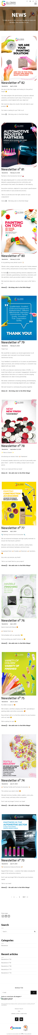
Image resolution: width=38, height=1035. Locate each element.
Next (25, 897)
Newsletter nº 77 (12, 528)
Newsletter (5, 86)
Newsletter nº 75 (12, 698)
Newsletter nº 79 (12, 342)
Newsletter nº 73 (12, 860)
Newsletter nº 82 (13, 83)
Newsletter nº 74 (13, 780)
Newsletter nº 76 (13, 620)
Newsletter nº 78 (13, 446)
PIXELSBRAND (27, 1034)
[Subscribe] (33, 992)
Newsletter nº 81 (12, 169)
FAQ (19, 1011)
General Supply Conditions (19, 1013)
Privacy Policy (19, 1009)
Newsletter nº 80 (13, 256)
